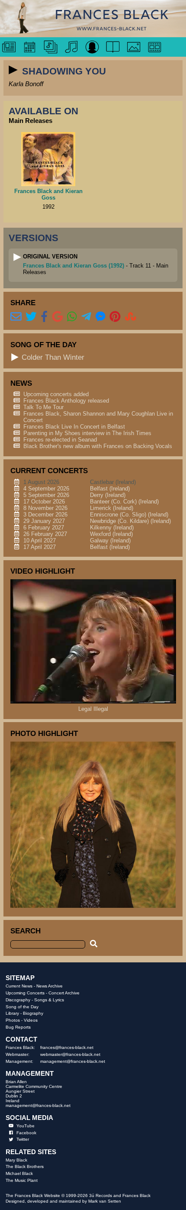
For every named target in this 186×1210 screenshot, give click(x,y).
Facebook (26, 1132)
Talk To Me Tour (43, 407)
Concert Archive (64, 993)
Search (25, 930)
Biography (33, 1013)
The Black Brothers (25, 1166)
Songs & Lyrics (49, 999)
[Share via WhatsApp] (72, 317)
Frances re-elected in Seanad (60, 439)
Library (12, 1013)
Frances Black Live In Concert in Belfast (74, 426)
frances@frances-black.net (66, 1047)
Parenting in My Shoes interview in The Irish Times (87, 433)
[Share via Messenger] (101, 317)
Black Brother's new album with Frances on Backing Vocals (97, 446)
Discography (18, 999)
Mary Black (16, 1160)
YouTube (25, 1125)
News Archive (49, 986)
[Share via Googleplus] (57, 317)
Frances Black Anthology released (66, 400)
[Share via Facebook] (44, 317)
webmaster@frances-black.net (70, 1054)
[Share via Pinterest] (115, 317)
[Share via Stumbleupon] (130, 317)
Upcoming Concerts (25, 993)
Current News (19, 986)
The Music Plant (22, 1180)
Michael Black (19, 1173)
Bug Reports (18, 1027)
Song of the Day (22, 1006)
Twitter (22, 1139)
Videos (31, 1020)
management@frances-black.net (72, 1061)
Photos (13, 1020)
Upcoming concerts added (56, 394)
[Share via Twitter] (31, 317)
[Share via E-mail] (16, 317)
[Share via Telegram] (86, 317)
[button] (13, 70)
